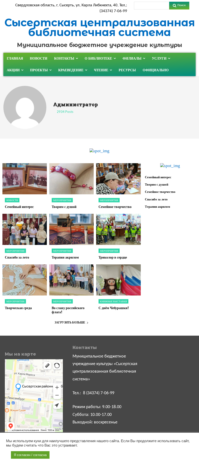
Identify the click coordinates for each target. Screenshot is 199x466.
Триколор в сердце (113, 257)
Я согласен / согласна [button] (30, 455)
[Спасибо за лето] (24, 229)
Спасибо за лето (17, 257)
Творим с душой (64, 207)
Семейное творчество (115, 207)
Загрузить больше (70, 322)
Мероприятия (62, 200)
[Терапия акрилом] (71, 229)
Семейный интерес (19, 207)
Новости (12, 200)
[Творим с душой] (71, 178)
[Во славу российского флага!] (71, 280)
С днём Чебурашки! (114, 308)
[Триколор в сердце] (118, 229)
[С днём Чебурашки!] (118, 280)
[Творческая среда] (24, 280)
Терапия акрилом (65, 257)
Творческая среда (18, 308)
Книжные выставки (113, 301)
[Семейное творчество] (118, 178)
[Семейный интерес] (24, 178)
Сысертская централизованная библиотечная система (99, 27)
